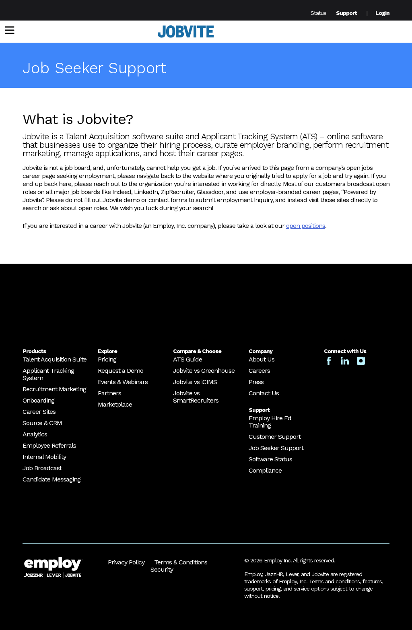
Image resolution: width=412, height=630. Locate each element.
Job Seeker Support (276, 448)
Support (346, 13)
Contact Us (264, 393)
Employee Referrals (49, 445)
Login (382, 13)
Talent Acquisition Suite (55, 359)
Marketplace (115, 404)
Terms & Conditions (180, 562)
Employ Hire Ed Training (270, 421)
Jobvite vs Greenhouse (204, 370)
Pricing (107, 359)
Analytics (35, 434)
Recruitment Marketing (54, 389)
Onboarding (38, 400)
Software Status (270, 459)
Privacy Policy (126, 562)
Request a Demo (120, 370)
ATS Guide (187, 359)
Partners (109, 393)
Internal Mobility (44, 457)
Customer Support (275, 436)
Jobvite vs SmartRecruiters (195, 396)
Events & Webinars (123, 382)
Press (256, 382)
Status (318, 13)
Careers (259, 370)
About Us (261, 359)
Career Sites (39, 411)
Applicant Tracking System (48, 374)
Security (161, 569)
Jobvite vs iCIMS (195, 382)
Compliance (265, 470)
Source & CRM (42, 423)
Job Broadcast (42, 468)
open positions (305, 225)
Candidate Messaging (51, 479)
